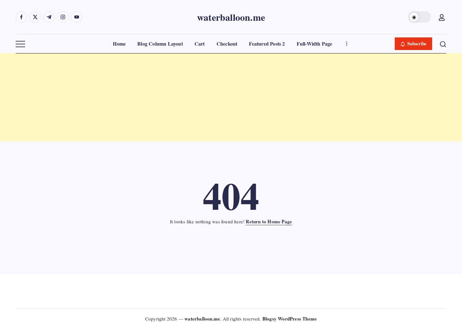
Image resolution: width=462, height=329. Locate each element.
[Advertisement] (188, 97)
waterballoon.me (231, 17)
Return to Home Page (269, 221)
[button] (419, 17)
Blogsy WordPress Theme (289, 318)
